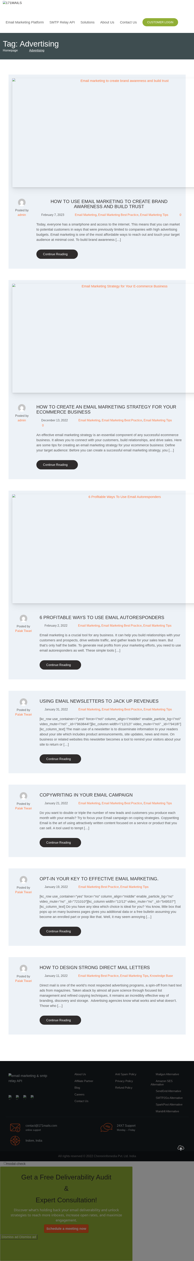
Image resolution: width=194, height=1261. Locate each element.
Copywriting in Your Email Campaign (86, 794)
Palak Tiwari (23, 630)
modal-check (16, 1164)
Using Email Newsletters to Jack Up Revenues (99, 701)
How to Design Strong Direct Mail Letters (95, 967)
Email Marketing (86, 214)
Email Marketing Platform (25, 22)
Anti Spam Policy (125, 1074)
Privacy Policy (124, 1081)
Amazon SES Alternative (162, 1082)
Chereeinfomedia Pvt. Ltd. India (115, 1156)
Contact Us (128, 22)
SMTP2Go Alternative (169, 1097)
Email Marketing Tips (154, 214)
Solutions (88, 22)
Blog (77, 1087)
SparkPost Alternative (169, 1104)
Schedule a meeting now (66, 1229)
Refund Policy (123, 1087)
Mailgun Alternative (167, 1074)
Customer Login (160, 22)
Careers (79, 1094)
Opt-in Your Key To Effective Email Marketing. (99, 878)
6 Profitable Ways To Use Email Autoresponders (102, 617)
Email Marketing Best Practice (118, 214)
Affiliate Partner (83, 1081)
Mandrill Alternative (167, 1111)
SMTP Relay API (62, 22)
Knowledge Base (161, 975)
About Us (107, 22)
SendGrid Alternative (168, 1091)
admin (22, 214)
